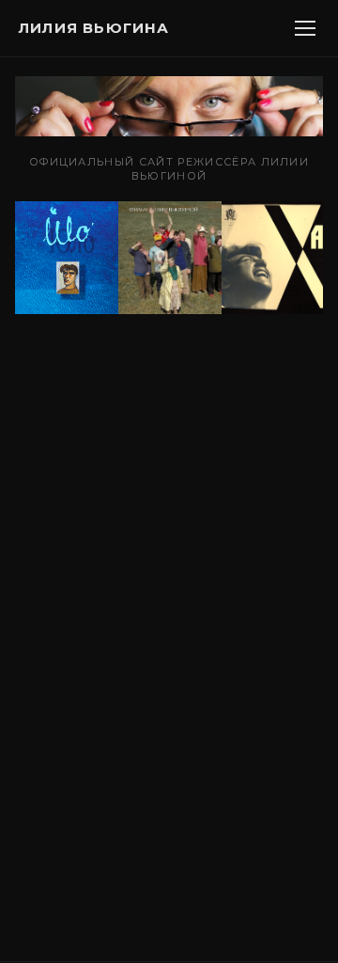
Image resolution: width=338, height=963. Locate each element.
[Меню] (305, 28)
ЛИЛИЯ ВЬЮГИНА (94, 28)
